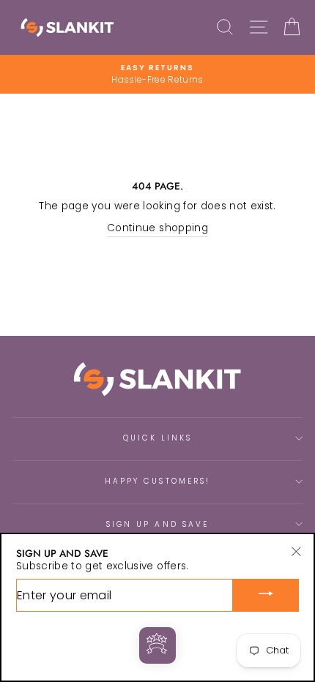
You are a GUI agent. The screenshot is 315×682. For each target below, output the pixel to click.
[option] (157, 74)
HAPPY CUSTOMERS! (157, 481)
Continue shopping (157, 228)
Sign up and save (157, 524)
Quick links (158, 437)
